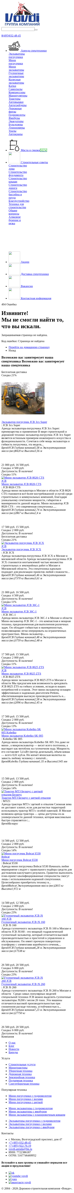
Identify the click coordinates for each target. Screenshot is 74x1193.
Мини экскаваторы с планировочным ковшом (37, 1114)
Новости (14, 1049)
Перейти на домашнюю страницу (29, 347)
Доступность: (9, 471)
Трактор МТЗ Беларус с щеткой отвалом (26, 797)
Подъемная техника (21, 1080)
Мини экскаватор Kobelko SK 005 (22, 735)
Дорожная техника (20, 1074)
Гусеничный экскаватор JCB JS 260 (23, 984)
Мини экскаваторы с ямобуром (28, 1111)
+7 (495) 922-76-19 (20, 1145)
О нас (12, 1042)
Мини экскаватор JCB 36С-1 (19, 611)
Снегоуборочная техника (24, 1083)
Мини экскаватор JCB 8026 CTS (21, 484)
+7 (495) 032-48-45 (20, 1142)
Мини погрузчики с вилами (26, 1099)
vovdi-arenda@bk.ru (20, 1149)
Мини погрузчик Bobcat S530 (19, 859)
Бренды (13, 1052)
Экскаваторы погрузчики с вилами (30, 1124)
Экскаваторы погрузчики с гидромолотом (34, 1120)
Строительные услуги (22, 1064)
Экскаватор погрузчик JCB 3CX (21, 549)
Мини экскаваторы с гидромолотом (31, 1108)
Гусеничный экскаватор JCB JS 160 (23, 922)
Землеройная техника (22, 1077)
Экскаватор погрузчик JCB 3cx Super (24, 421)
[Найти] (36, 29)
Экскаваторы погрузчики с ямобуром (31, 1127)
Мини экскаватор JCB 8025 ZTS (21, 673)
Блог (11, 1045)
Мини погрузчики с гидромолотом (30, 1095)
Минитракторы (18, 1067)
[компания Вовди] (22, 25)
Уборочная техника (20, 1070)
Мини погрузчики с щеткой (26, 1102)
